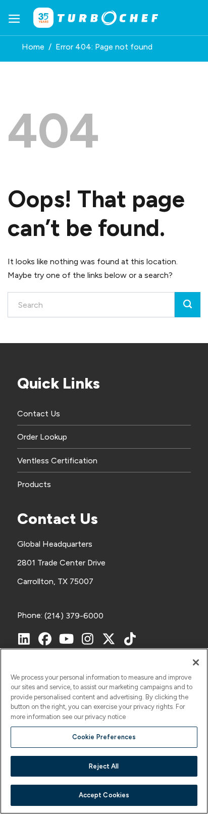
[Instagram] (87, 638)
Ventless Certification (57, 460)
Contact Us (38, 413)
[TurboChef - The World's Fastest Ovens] (108, 18)
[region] (104, 731)
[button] (14, 18)
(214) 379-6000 (73, 615)
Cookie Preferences (104, 737)
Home (33, 47)
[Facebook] (44, 638)
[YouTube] (66, 638)
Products (34, 484)
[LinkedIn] (23, 638)
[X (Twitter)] (108, 638)
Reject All (104, 766)
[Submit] (187, 304)
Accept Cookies (104, 795)
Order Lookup (42, 437)
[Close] (196, 662)
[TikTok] (129, 638)
